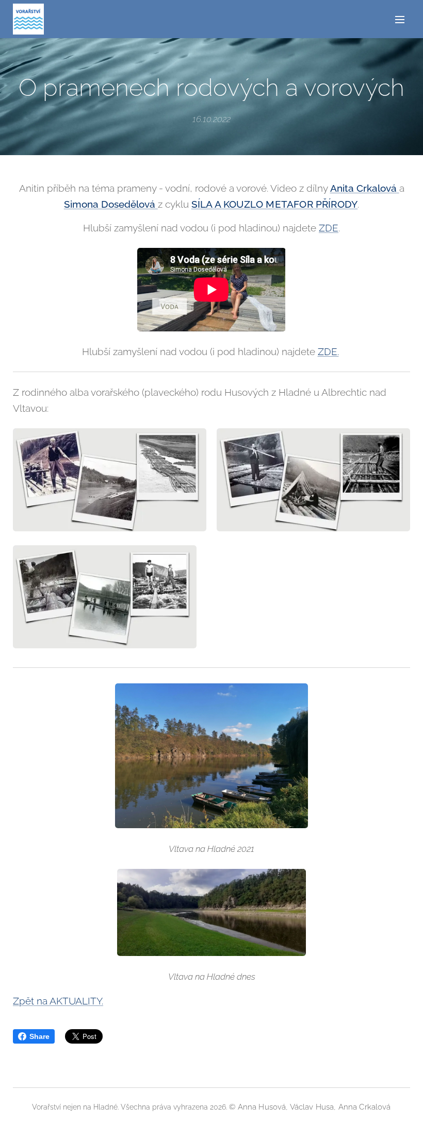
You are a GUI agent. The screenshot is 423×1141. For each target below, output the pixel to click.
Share (39, 1036)
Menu (399, 19)
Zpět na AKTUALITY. (58, 1000)
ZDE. (328, 351)
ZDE (328, 227)
